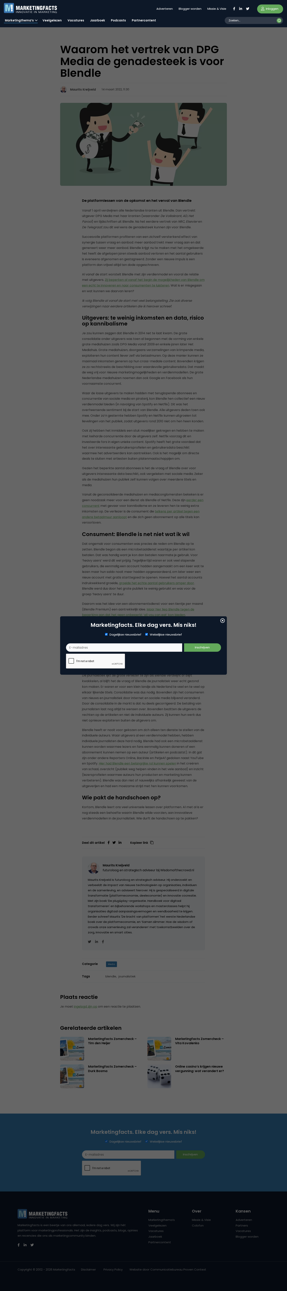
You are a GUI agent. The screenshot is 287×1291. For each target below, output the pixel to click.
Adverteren (164, 9)
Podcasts (118, 20)
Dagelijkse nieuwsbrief (125, 634)
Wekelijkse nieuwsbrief (166, 634)
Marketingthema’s (19, 20)
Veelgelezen (52, 20)
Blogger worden (190, 9)
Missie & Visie (216, 9)
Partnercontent (144, 20)
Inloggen (271, 9)
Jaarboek (97, 20)
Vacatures (76, 20)
